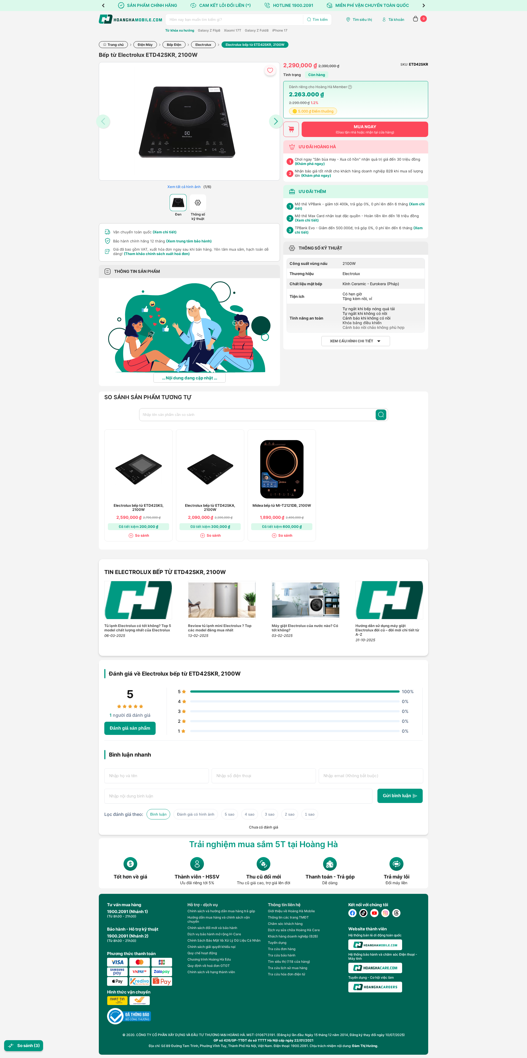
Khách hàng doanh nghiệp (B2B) (293, 936)
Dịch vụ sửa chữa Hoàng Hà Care (294, 930)
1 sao (310, 814)
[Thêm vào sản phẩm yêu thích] (270, 70)
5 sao (229, 814)
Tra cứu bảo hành (281, 955)
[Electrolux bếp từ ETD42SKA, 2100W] (210, 469)
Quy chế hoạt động (202, 953)
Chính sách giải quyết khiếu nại (211, 947)
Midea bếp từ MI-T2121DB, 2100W (282, 505)
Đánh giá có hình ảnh (195, 814)
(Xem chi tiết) (164, 232)
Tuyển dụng (277, 943)
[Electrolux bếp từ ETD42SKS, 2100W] (138, 469)
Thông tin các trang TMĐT (288, 917)
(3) (37, 1045)
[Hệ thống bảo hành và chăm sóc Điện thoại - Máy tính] (375, 968)
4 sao (249, 814)
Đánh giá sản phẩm (130, 728)
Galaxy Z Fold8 (257, 30)
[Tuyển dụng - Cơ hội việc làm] (375, 987)
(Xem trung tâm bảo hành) (189, 241)
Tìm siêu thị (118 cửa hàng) (289, 961)
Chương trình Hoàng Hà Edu (209, 959)
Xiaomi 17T (232, 30)
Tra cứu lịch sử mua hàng (287, 968)
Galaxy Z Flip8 (209, 30)
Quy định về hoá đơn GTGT (208, 966)
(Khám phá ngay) (310, 163)
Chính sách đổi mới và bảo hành (212, 928)
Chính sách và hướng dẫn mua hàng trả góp (221, 911)
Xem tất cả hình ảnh (184, 186)
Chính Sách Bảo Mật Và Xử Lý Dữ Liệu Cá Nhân (223, 940)
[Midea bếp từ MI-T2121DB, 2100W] (282, 469)
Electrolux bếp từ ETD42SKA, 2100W (210, 507)
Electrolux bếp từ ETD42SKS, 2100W (139, 507)
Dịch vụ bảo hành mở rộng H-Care (214, 934)
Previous (103, 5)
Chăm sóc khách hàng (285, 924)
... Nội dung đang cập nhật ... (189, 377)
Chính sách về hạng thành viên (211, 972)
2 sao (290, 814)
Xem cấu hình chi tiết (351, 341)
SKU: (404, 64)
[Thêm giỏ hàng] (291, 129)
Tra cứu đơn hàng (281, 949)
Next (423, 5)
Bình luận (158, 814)
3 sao (269, 814)
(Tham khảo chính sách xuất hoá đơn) (157, 253)
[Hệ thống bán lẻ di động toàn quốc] (375, 944)
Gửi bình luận (397, 795)
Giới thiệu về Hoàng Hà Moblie (291, 911)
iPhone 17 (279, 30)
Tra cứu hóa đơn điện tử (286, 974)
